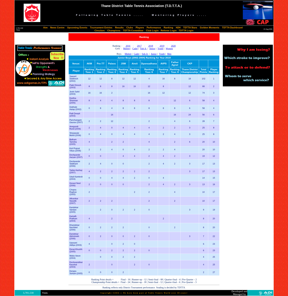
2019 (162, 46)
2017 (139, 46)
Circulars (99, 30)
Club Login (152, 30)
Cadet (135, 48)
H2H (178, 27)
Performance (154, 27)
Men (169, 54)
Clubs (129, 27)
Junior (152, 48)
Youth (160, 48)
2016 (128, 46)
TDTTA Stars (190, 27)
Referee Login (169, 30)
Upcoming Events (77, 27)
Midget (126, 48)
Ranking (168, 27)
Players (140, 27)
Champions (113, 30)
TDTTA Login (186, 30)
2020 (173, 46)
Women (169, 48)
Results (119, 27)
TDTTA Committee (133, 30)
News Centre (57, 27)
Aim (45, 27)
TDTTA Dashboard (232, 27)
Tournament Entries (101, 27)
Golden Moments (209, 27)
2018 (150, 46)
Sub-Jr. (143, 48)
